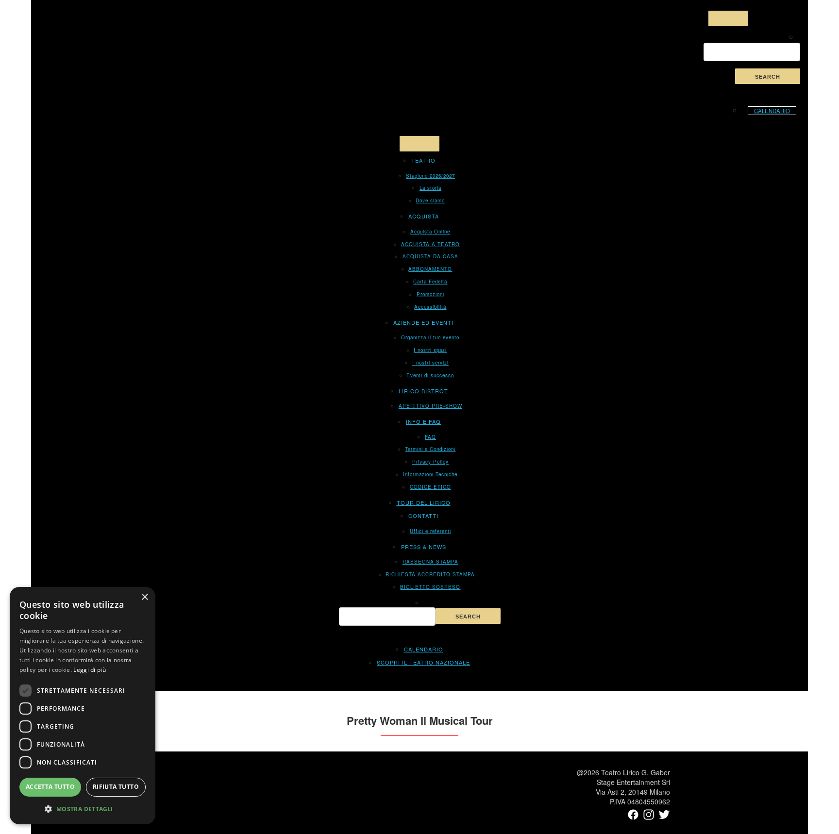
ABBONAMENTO (430, 269)
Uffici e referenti (430, 531)
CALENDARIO (772, 111)
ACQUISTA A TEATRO (430, 244)
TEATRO (423, 160)
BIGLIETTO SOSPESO (430, 587)
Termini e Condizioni (430, 449)
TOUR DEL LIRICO (424, 502)
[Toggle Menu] (728, 18)
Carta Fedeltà (430, 281)
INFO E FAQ (423, 421)
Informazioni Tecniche (430, 474)
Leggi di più (89, 670)
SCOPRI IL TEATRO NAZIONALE (423, 662)
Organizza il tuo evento (430, 337)
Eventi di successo (430, 375)
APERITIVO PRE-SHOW (430, 405)
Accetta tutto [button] (50, 787)
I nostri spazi (430, 350)
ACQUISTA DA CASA (430, 256)
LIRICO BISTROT (423, 391)
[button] (82, 809)
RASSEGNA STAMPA (430, 561)
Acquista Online (430, 231)
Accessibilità (430, 306)
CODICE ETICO (430, 487)
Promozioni (430, 294)
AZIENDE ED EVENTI (423, 322)
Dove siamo (430, 200)
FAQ (430, 437)
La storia (430, 187)
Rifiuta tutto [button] (116, 787)
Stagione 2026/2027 (430, 175)
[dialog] (82, 705)
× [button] (144, 597)
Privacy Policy (430, 461)
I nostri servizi (430, 362)
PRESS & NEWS (423, 546)
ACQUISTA (423, 216)
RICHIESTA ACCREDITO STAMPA (430, 574)
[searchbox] (752, 52)
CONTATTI (423, 515)
